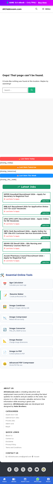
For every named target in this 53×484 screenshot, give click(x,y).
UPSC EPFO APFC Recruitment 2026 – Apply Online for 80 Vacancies (26, 220)
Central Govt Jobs (12, 418)
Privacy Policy (11, 444)
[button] (36, 9)
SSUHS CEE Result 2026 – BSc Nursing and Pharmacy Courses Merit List (22, 244)
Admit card (10, 424)
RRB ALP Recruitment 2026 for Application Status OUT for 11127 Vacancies (26, 207)
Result (8, 427)
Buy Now (42, 2)
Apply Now (45, 201)
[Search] (31, 90)
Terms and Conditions (13, 447)
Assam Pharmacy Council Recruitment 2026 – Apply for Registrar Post (24, 257)
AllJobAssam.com (12, 9)
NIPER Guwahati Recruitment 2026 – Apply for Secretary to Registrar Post (25, 195)
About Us (9, 436)
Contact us (10, 439)
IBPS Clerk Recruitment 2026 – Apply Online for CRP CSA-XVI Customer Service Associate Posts (25, 232)
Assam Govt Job (12, 415)
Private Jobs (10, 421)
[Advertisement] (26, 41)
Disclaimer (9, 441)
